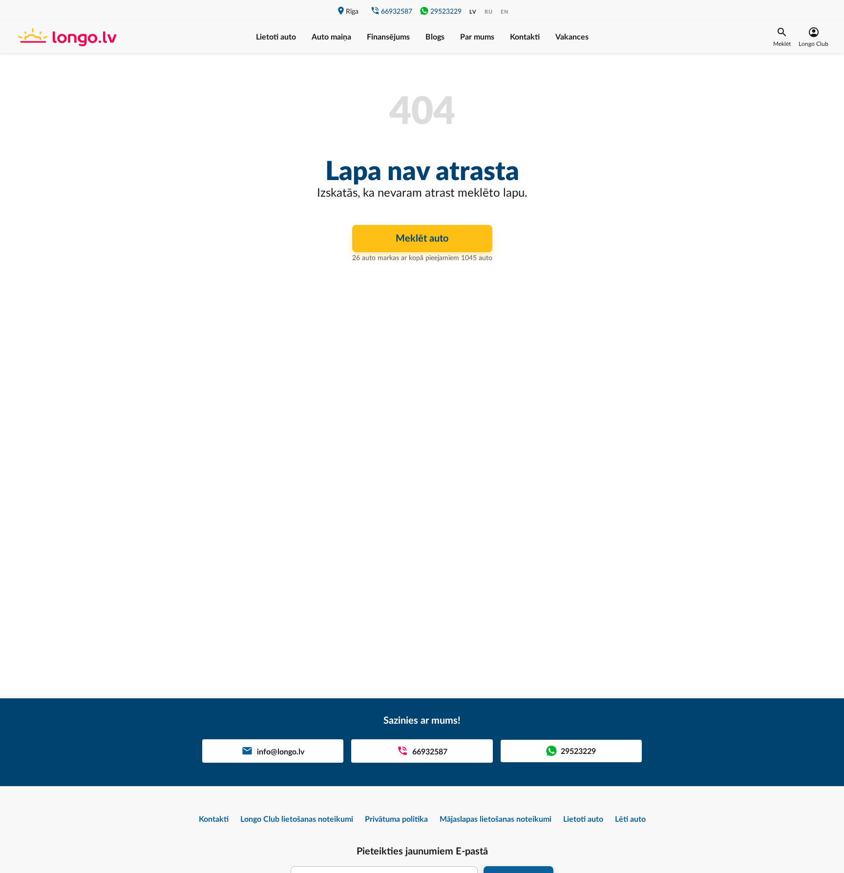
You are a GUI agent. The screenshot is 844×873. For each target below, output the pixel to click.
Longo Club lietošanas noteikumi (296, 819)
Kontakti (525, 37)
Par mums (477, 37)
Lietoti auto (276, 37)
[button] (782, 37)
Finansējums (388, 37)
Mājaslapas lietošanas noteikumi (495, 819)
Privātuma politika (396, 819)
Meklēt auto (422, 239)
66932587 (396, 11)
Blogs (434, 37)
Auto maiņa (331, 37)
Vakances (572, 37)
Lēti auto (630, 819)
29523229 (446, 11)
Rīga (352, 11)
